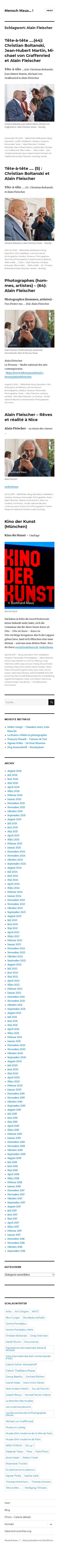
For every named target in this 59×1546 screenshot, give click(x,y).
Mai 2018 (12, 1170)
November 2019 (16, 1097)
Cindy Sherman (39, 1335)
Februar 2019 (14, 1133)
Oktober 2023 (15, 908)
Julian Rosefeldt (37, 673)
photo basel (12, 1457)
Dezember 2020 (16, 1045)
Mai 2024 (12, 879)
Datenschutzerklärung (18, 1531)
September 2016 (16, 1250)
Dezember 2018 (16, 1142)
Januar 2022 (14, 992)
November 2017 (16, 1194)
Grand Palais (13, 1382)
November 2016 (16, 1242)
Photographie (20, 259)
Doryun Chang (32, 664)
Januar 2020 (14, 1089)
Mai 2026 (12, 783)
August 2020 (14, 1061)
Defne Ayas (19, 664)
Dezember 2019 (16, 1093)
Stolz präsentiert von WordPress (37, 1540)
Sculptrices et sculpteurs (39, 259)
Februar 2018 (14, 1182)
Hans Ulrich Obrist (22, 667)
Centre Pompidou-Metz (19, 1329)
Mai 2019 (12, 1121)
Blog (49, 138)
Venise (44, 156)
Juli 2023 (12, 920)
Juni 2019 (12, 1117)
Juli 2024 (12, 871)
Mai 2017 (12, 1218)
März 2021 (13, 1033)
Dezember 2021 (16, 996)
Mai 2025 (12, 831)
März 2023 (13, 936)
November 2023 (16, 904)
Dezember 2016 (16, 1238)
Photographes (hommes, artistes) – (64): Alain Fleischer (26, 285)
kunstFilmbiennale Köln (30, 676)
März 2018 (13, 1178)
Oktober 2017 (14, 1198)
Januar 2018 (14, 1186)
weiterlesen (11, 486)
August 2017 (14, 1206)
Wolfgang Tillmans (35, 1488)
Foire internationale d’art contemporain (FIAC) (28, 1357)
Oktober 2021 (14, 1004)
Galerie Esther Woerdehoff (21, 1364)
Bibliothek (30, 138)
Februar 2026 (14, 795)
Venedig (36, 156)
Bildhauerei (41, 138)
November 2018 (16, 1146)
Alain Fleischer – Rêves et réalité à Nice (28, 417)
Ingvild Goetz (27, 670)
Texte (17, 144)
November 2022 (16, 952)
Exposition (9, 141)
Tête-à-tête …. (26, 150)
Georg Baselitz (14, 1376)
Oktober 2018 (14, 1150)
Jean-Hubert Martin (23, 147)
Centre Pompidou (16, 1323)
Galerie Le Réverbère (29, 500)
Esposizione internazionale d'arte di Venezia (26, 1349)
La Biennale (38, 147)
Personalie (9, 144)
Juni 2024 (12, 875)
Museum (45, 141)
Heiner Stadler (38, 667)
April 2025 (13, 835)
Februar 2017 (14, 1230)
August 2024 (14, 867)
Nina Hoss (46, 679)
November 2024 (16, 855)
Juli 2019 (12, 1113)
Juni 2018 (12, 1166)
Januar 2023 (14, 944)
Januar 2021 (14, 1041)
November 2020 (16, 1049)
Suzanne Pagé (11, 682)
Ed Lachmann (46, 664)
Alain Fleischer (29, 144)
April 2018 (13, 1174)
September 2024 (16, 863)
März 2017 (13, 1226)
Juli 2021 (12, 1016)
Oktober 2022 (15, 956)
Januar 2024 (14, 895)
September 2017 (16, 1202)
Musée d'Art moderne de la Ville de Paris (29, 1433)
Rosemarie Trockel (16, 1463)
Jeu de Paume (40, 1388)
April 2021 (13, 1029)
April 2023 (13, 932)
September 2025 (16, 815)
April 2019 (13, 1125)
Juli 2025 (12, 823)
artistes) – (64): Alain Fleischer (18, 396)
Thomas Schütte (41, 1481)
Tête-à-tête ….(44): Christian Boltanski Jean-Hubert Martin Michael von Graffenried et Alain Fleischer (28, 153)
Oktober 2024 (15, 859)
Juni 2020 (12, 1069)
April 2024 (13, 883)
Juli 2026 (12, 775)
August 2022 (14, 964)
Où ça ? (29, 1445)
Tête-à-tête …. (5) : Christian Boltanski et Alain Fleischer (27, 173)
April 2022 (13, 980)
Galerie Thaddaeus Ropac (20, 1370)
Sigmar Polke (13, 1475)
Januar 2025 (14, 847)
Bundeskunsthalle (34, 1317)
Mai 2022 (12, 976)
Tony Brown (24, 682)
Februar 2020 (15, 1085)
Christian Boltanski (16, 1335)
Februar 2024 (14, 891)
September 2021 (16, 1008)
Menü (50, 10)
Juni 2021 (12, 1021)
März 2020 (13, 1081)
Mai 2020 (12, 1073)
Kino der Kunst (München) (20, 524)
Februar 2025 (14, 843)
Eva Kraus (9, 667)
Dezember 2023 (16, 900)
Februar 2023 (14, 940)
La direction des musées (19, 1401)
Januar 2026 (14, 799)
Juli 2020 (12, 1065)
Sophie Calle (31, 1475)
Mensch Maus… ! (19, 11)
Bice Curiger (13, 1317)
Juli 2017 (12, 1210)
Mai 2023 (12, 928)
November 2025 (16, 807)
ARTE (35, 1311)
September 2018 (16, 1154)
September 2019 (16, 1105)
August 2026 (14, 770)
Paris (29, 1451)
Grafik (17, 141)
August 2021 (14, 1012)
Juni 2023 (12, 924)
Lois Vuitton (35, 679)
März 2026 (13, 791)
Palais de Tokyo (14, 1451)
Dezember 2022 (16, 948)
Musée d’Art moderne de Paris (23, 1439)
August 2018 (14, 1158)
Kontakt (9, 1524)
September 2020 (16, 1057)
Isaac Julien (39, 670)
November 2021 (16, 1000)
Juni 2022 (12, 972)
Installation (26, 141)
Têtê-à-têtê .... (11, 262)
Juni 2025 (12, 827)
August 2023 (14, 916)
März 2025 (13, 839)
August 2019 (14, 1109)
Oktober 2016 (14, 1246)
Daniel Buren (13, 1341)
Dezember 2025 (16, 803)
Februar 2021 (14, 1037)
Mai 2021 (12, 1025)
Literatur (36, 141)
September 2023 (16, 912)
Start (7, 1503)
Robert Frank (30, 1457)
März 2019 (13, 1129)
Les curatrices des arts (18, 1407)
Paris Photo (42, 1451)
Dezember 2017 (15, 1190)
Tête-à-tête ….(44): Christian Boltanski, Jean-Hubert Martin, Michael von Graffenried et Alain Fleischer (29, 50)
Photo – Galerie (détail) (18, 1517)
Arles (8, 1311)
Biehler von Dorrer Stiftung (29, 661)
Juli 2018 (12, 1162)
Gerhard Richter (35, 1376)
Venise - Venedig (38, 268)
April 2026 (13, 787)
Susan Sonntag (38, 509)
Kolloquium (10, 387)
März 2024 (13, 887)
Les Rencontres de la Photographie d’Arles (26, 1414)
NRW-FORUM (14, 1445)
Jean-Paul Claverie (20, 673)
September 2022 (16, 960)
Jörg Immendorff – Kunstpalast (25, 747)
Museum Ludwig (15, 1427)
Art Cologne (22, 1311)
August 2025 (14, 819)
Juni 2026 (12, 779)
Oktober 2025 (15, 811)
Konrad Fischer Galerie (38, 1394)
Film (17, 253)
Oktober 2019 (14, 1101)
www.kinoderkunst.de (26, 647)
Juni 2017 (12, 1214)
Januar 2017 (13, 1234)
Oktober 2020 (15, 1053)
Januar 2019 (14, 1137)
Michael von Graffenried (19, 1421)
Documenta (31, 1341)
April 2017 (13, 1222)
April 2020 (13, 1077)
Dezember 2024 (16, 851)
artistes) (44, 393)
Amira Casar (10, 661)
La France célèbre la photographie (27, 735)
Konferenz (21, 387)
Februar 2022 (14, 988)
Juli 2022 (12, 968)
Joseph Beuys (14, 1394)
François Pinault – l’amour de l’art (27, 739)
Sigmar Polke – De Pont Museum (26, 743)
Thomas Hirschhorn (17, 1481)
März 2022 (13, 984)
